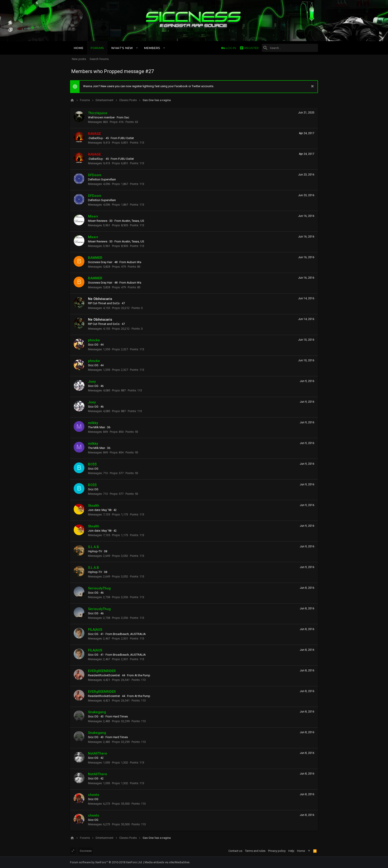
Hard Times (120, 716)
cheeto (93, 795)
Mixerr (93, 216)
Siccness (86, 850)
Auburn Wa (134, 262)
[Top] (309, 851)
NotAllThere (97, 753)
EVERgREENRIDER (102, 671)
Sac (126, 117)
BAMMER (95, 258)
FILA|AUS (95, 630)
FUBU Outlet (126, 138)
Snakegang (97, 712)
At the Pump (142, 675)
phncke (94, 340)
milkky (93, 423)
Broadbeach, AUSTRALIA (129, 634)
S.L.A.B (93, 547)
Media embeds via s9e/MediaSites (167, 862)
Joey (92, 382)
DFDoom (94, 175)
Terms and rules (255, 850)
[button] (137, 48)
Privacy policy (277, 850)
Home (301, 850)
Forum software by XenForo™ (106, 862)
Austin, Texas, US (133, 220)
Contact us (235, 850)
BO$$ (92, 464)
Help (291, 850)
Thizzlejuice (97, 113)
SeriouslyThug (99, 588)
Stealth (93, 506)
